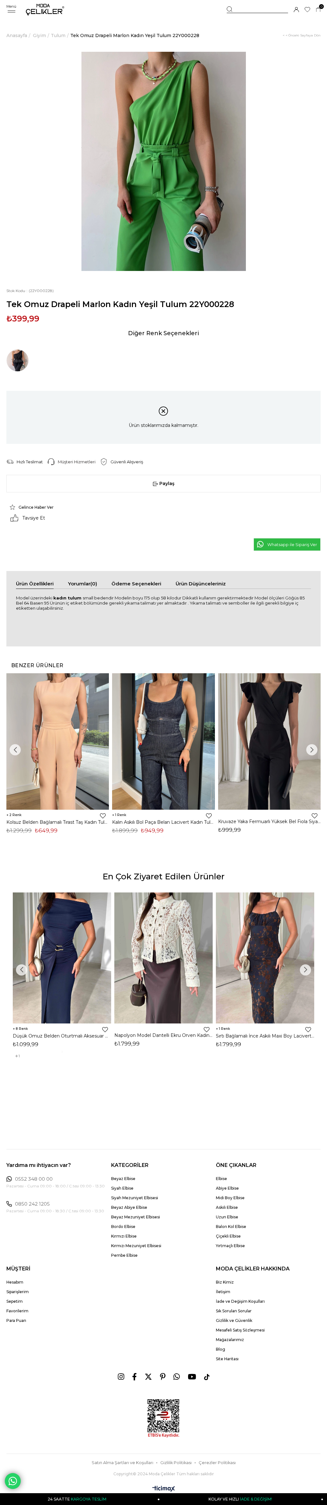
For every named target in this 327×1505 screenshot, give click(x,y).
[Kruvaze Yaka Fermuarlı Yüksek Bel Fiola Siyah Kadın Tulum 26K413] (269, 741)
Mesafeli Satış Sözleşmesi (240, 1330)
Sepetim (14, 1301)
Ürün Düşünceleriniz (201, 584)
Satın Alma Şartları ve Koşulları (122, 1462)
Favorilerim (17, 1310)
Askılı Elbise (227, 1207)
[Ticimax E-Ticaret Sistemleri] (163, 1489)
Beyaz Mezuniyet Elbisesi (135, 1217)
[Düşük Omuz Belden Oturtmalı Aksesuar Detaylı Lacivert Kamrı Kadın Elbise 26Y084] (62, 957)
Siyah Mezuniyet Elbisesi (134, 1197)
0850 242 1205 (32, 1204)
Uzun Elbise (227, 1217)
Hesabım (14, 1282)
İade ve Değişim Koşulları (240, 1301)
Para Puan (16, 1320)
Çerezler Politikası (217, 1462)
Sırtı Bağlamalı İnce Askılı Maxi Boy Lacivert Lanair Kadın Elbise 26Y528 (265, 1036)
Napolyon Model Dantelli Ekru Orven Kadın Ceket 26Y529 (163, 1035)
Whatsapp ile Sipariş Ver (292, 544)
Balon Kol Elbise (231, 1226)
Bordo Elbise (123, 1226)
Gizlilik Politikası (176, 1462)
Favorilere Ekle (103, 816)
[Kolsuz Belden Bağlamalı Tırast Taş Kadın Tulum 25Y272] (57, 741)
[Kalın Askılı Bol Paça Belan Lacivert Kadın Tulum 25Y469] (163, 741)
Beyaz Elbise (123, 1178)
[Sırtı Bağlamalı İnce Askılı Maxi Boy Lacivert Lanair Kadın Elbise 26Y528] (265, 957)
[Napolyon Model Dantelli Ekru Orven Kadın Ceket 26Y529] (163, 957)
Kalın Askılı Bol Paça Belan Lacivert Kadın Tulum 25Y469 (163, 822)
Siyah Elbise (122, 1188)
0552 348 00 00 (34, 1179)
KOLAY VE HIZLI (170, 1499)
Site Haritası (227, 1358)
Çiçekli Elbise (228, 1236)
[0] (318, 9)
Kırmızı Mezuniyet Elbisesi (136, 1245)
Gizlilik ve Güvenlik (234, 1320)
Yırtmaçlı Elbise (230, 1245)
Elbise (221, 1178)
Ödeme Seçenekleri (136, 584)
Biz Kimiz (225, 1282)
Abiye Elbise (227, 1188)
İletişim (223, 1291)
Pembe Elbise (124, 1255)
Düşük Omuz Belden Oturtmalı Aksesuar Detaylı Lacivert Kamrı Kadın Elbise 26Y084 (62, 1036)
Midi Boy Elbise (230, 1197)
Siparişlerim (17, 1291)
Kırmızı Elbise (124, 1236)
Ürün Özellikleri (35, 584)
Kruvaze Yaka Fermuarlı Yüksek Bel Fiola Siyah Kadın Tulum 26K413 (269, 821)
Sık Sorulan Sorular (234, 1310)
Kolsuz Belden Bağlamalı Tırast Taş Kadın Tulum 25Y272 (57, 822)
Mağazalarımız (230, 1339)
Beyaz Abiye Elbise (129, 1207)
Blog (220, 1349)
